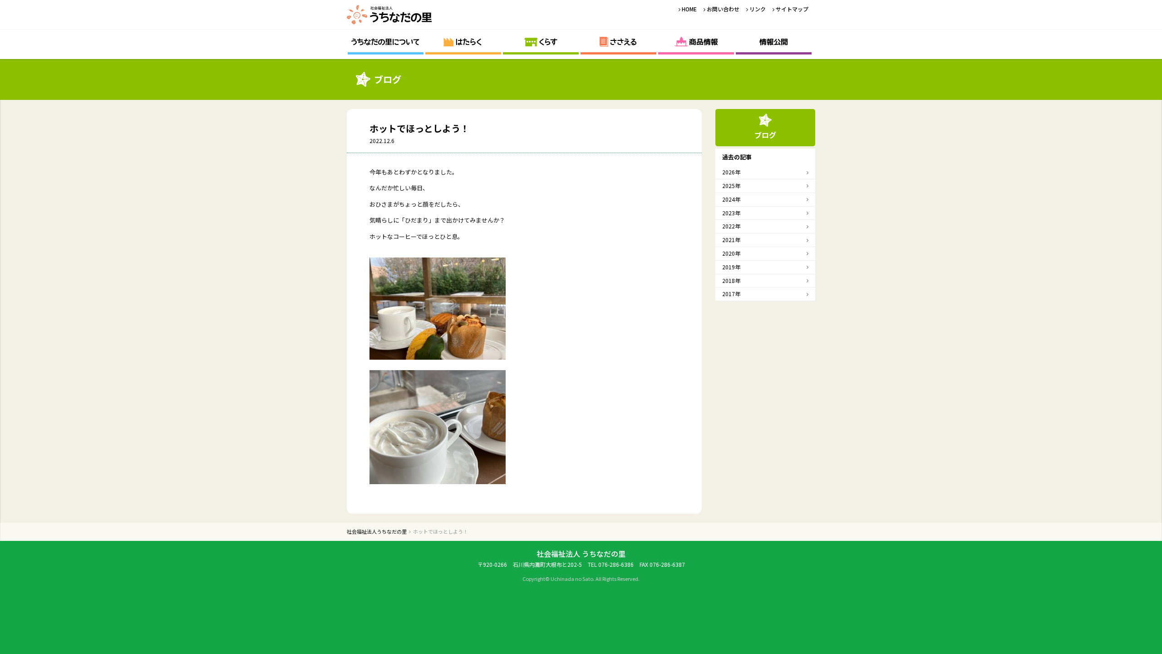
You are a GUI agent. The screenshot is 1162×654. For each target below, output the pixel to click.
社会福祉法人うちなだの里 (390, 15)
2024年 (731, 199)
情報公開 (774, 42)
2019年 (731, 267)
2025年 (731, 185)
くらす (541, 42)
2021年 (731, 239)
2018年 (731, 280)
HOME (689, 9)
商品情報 (696, 42)
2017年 (731, 293)
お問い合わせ (723, 9)
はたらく (463, 42)
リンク (757, 9)
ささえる (618, 42)
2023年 (731, 213)
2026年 (731, 172)
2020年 (731, 253)
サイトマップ (792, 9)
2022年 (731, 226)
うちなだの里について (385, 42)
